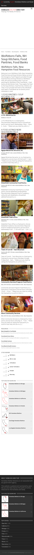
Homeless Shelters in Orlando (17, 406)
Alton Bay (12, 374)
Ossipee (12, 370)
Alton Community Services (10, 313)
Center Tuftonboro (14, 366)
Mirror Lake (13, 359)
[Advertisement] (17, 31)
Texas (3, 539)
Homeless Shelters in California (17, 398)
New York (4, 523)
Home (2, 51)
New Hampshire (15, 51)
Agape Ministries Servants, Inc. (12, 150)
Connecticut (5, 547)
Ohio (3, 534)
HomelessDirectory (13, 10)
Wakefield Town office (9, 217)
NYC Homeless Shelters (15, 413)
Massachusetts (5, 536)
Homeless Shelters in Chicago (17, 383)
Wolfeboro (12, 355)
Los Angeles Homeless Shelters (17, 428)
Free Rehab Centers (6, 341)
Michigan (4, 528)
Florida (3, 531)
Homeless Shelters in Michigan (17, 391)
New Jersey (5, 544)
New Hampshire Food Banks (8, 331)
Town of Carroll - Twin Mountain (12, 249)
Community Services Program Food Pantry (16, 282)
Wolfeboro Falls (23, 51)
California (4, 526)
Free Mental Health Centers (8, 346)
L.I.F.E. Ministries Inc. (8, 115)
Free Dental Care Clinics (7, 336)
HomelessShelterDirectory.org (17, 552)
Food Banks (7, 51)
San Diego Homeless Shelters (17, 420)
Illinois (3, 541)
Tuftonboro (13, 363)
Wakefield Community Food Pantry (13, 183)
